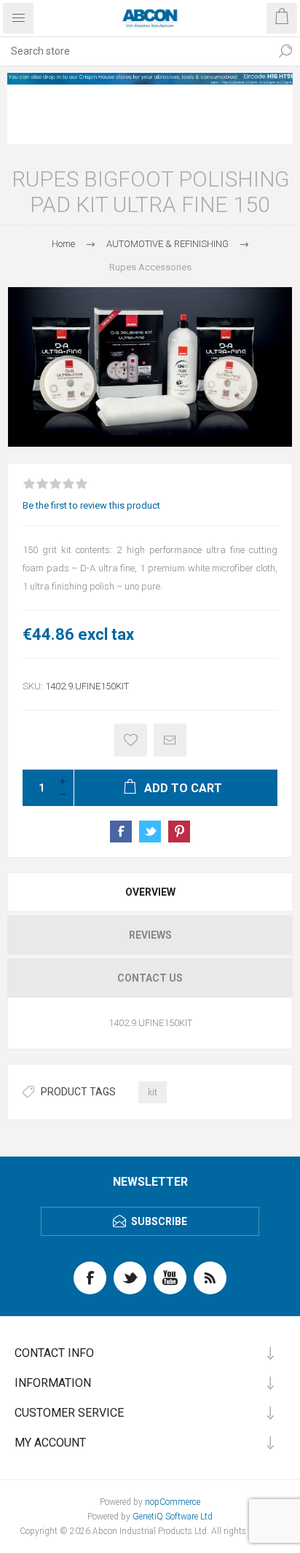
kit (152, 1092)
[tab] (150, 892)
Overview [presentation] (150, 892)
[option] (150, 79)
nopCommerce (172, 1502)
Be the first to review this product (91, 505)
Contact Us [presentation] (150, 978)
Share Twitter (150, 831)
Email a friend (170, 740)
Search (285, 51)
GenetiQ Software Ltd (173, 1516)
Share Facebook (121, 831)
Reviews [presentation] (150, 935)
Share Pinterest (179, 831)
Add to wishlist (130, 740)
